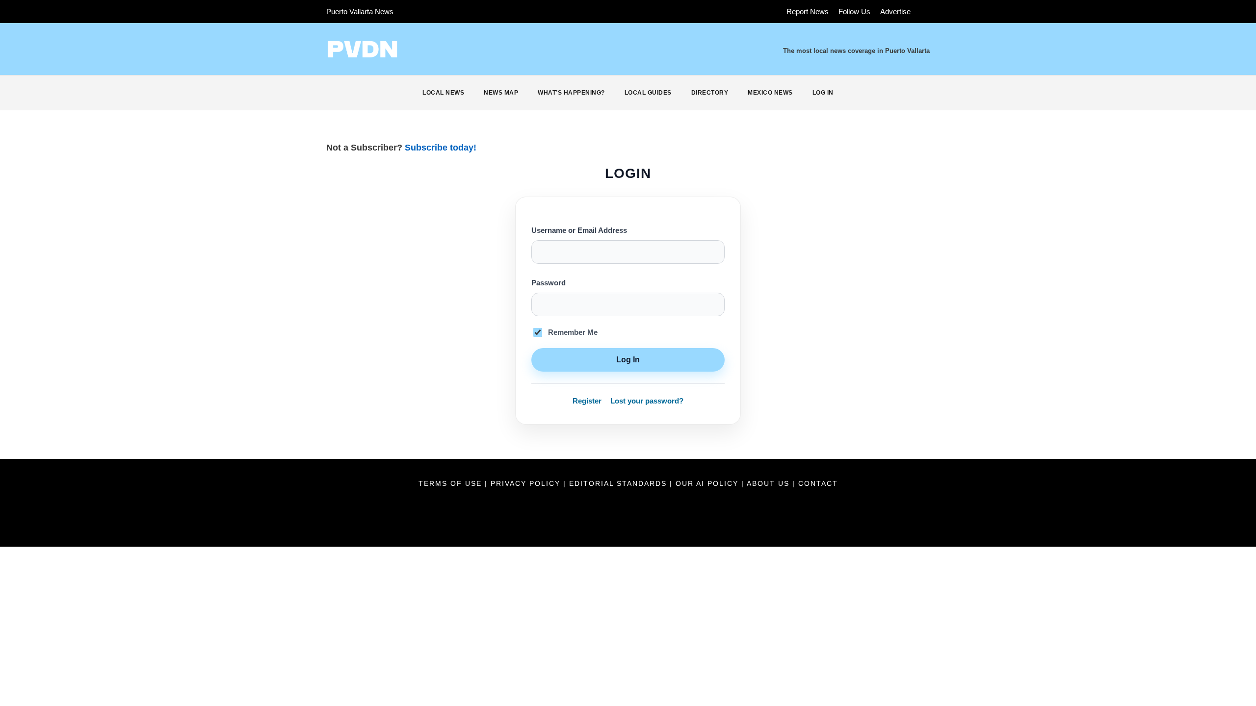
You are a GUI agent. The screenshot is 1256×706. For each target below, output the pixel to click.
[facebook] (414, 11)
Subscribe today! (440, 147)
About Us (769, 483)
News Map (501, 92)
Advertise (895, 11)
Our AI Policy (707, 483)
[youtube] (450, 11)
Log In (823, 92)
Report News (807, 11)
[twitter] (432, 11)
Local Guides (648, 92)
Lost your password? (646, 401)
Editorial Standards (619, 483)
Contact (818, 483)
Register (587, 401)
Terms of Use (452, 483)
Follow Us (854, 11)
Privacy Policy (527, 483)
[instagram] (468, 11)
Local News (443, 92)
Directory (710, 92)
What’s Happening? (571, 92)
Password (548, 283)
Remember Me (573, 332)
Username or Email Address (579, 230)
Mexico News (770, 92)
